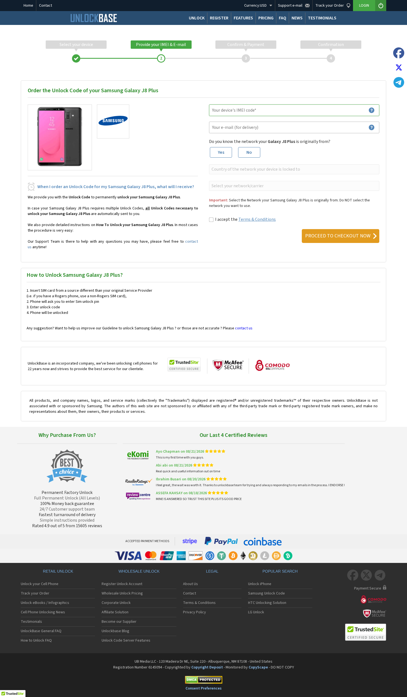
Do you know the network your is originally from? (269, 141)
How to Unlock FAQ (36, 640)
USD (255, 5)
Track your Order (35, 593)
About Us (190, 584)
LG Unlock (256, 612)
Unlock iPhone (259, 584)
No (249, 152)
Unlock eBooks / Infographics (45, 603)
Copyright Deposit (207, 667)
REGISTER (219, 18)
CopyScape (258, 667)
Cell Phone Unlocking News (43, 612)
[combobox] (294, 169)
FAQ (282, 18)
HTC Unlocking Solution (267, 603)
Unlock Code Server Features (126, 640)
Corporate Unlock (116, 603)
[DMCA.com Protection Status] (203, 681)
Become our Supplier (119, 621)
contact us (244, 328)
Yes (221, 152)
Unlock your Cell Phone (39, 584)
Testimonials (31, 621)
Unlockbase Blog (115, 631)
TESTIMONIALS (322, 18)
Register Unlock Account (122, 584)
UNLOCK (197, 18)
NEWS (297, 18)
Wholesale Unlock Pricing (122, 593)
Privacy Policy (194, 612)
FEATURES (243, 18)
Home (28, 5)
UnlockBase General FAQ (41, 631)
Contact (45, 5)
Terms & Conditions (257, 219)
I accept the (245, 219)
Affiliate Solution (115, 612)
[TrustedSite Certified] (184, 364)
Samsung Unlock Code (266, 593)
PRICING (266, 18)
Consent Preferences (203, 688)
